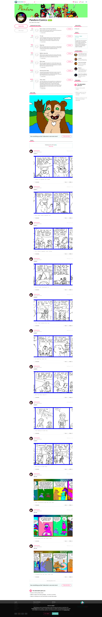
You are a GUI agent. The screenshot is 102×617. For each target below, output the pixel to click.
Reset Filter (51, 146)
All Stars (53, 602)
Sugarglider (43, 251)
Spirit (43, 574)
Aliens (36, 502)
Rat (39, 179)
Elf (37, 287)
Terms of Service (36, 602)
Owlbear (48, 179)
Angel (45, 502)
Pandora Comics (37, 150)
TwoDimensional (41, 502)
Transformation (44, 287)
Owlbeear (39, 251)
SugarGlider (42, 179)
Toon (36, 538)
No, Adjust (46, 613)
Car (48, 287)
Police (41, 394)
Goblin (40, 287)
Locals (50, 538)
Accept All (55, 613)
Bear (56, 144)
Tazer (38, 394)
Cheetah (36, 179)
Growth (47, 251)
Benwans (39, 538)
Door (50, 215)
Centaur (38, 466)
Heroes (47, 538)
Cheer (44, 538)
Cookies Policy (67, 609)
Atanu (53, 502)
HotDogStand (37, 574)
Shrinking (50, 251)
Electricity (39, 430)
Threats (49, 574)
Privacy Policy (34, 608)
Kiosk (52, 574)
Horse (50, 502)
